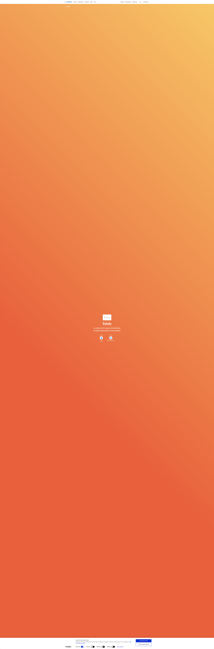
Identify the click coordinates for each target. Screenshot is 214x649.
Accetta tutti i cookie (144, 640)
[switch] (93, 647)
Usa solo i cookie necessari (143, 644)
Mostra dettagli (120, 646)
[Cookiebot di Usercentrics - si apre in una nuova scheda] (68, 647)
